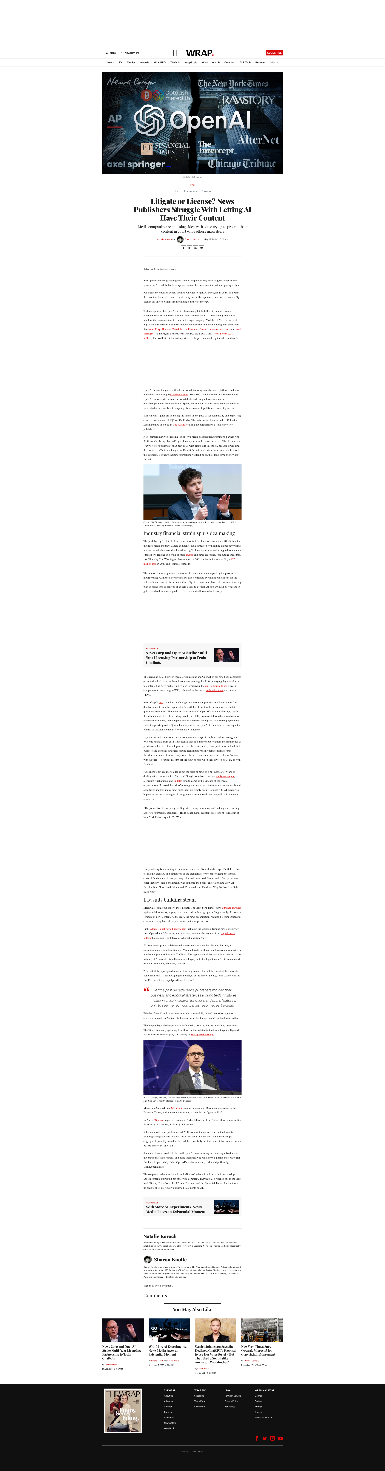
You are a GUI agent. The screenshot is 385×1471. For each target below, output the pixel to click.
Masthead (169, 1417)
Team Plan (199, 1401)
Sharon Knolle (192, 239)
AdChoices (230, 1406)
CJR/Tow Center (179, 394)
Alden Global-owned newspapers (167, 928)
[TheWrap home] (192, 53)
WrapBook (169, 1428)
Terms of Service (233, 1395)
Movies (131, 62)
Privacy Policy (231, 1401)
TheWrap (170, 1390)
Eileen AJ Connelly (251, 1361)
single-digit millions (216, 685)
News (110, 62)
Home (177, 191)
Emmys (258, 1406)
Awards (144, 62)
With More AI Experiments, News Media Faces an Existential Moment (175, 1209)
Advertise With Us (263, 1417)
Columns (229, 62)
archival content (214, 690)
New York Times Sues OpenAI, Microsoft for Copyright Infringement (258, 1350)
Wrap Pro (200, 1390)
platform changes (225, 776)
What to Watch (211, 62)
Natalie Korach (164, 239)
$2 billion (176, 1108)
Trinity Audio (159, 269)
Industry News (191, 191)
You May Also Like (192, 1309)
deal (161, 702)
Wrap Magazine (265, 1390)
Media (274, 62)
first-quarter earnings (202, 1034)
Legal (228, 1390)
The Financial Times (194, 329)
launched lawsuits (231, 907)
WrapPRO (160, 62)
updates (178, 780)
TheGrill (175, 62)
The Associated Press (219, 329)
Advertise (168, 1401)
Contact (168, 1406)
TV (120, 62)
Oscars (258, 1412)
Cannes (258, 1395)
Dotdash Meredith (172, 329)
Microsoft (159, 1120)
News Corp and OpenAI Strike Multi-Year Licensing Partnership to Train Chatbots (177, 657)
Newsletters (132, 52)
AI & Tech (245, 62)
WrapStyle (191, 62)
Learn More (199, 1406)
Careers (168, 1412)
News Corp (154, 329)
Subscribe (274, 52)
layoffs (189, 554)
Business (260, 62)
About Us (168, 1395)
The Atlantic (180, 424)
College (258, 1401)
